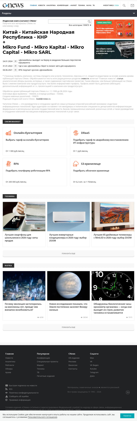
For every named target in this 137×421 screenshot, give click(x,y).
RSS (10, 389)
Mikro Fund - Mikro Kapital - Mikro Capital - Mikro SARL (43, 49)
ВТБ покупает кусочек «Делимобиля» (36, 70)
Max (92, 358)
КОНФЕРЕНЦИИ (62, 5)
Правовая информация (20, 400)
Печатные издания (46, 376)
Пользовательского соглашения (42, 417)
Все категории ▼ (80, 25)
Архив (8, 372)
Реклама (72, 361)
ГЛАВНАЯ (33, 5)
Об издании (73, 358)
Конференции (43, 358)
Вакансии (72, 365)
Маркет (40, 365)
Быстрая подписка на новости (23, 385)
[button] (124, 6)
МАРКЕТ (74, 5)
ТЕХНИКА (81, 5)
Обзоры (9, 368)
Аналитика (51, 5)
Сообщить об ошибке (19, 396)
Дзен (92, 376)
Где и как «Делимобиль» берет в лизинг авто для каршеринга (47, 66)
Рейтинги (9, 365)
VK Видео (94, 365)
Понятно (127, 415)
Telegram (94, 372)
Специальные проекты (47, 361)
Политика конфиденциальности (24, 392)
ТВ (93, 5)
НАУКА (88, 5)
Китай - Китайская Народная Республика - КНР (38, 34)
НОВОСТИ (41, 5)
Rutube (93, 368)
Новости (9, 358)
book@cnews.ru (43, 99)
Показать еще (68, 253)
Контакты (72, 368)
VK (91, 361)
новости (85, 78)
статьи (120, 78)
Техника (40, 368)
